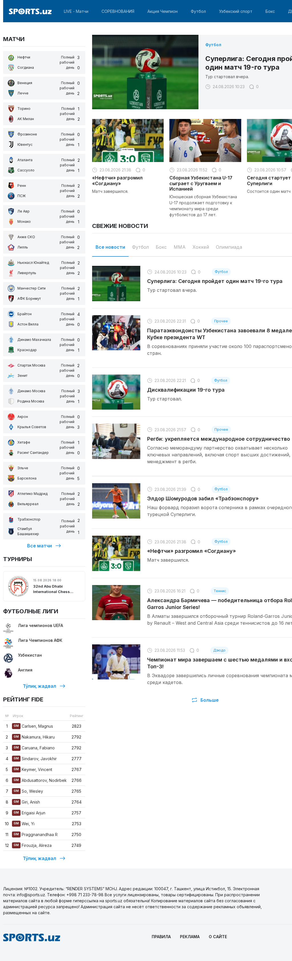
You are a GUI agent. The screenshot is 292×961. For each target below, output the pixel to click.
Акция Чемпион (162, 11)
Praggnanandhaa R (36, 834)
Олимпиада (229, 247)
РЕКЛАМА (190, 936)
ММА (180, 247)
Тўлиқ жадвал (39, 686)
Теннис (220, 591)
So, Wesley (28, 791)
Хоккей (200, 247)
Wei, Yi (24, 823)
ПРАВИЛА (161, 936)
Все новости (110, 247)
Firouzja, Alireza (33, 845)
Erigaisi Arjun (29, 812)
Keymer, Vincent (33, 769)
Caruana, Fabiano (34, 747)
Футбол (198, 11)
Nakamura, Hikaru (34, 737)
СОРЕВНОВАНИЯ (118, 11)
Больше (209, 700)
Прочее (221, 321)
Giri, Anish (27, 802)
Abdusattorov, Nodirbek (40, 780)
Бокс (270, 11)
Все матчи (39, 546)
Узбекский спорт (235, 11)
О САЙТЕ (218, 936)
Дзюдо (219, 650)
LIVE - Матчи (76, 11)
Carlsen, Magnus (33, 726)
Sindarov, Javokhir (35, 758)
